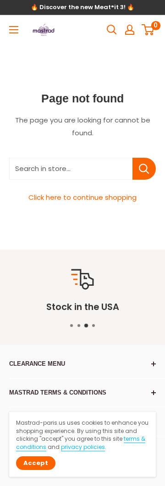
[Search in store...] (144, 169)
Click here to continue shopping (82, 197)
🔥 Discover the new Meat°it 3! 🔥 (82, 7)
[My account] (129, 30)
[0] (148, 29)
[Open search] (112, 30)
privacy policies (83, 447)
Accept (35, 463)
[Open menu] (13, 29)
